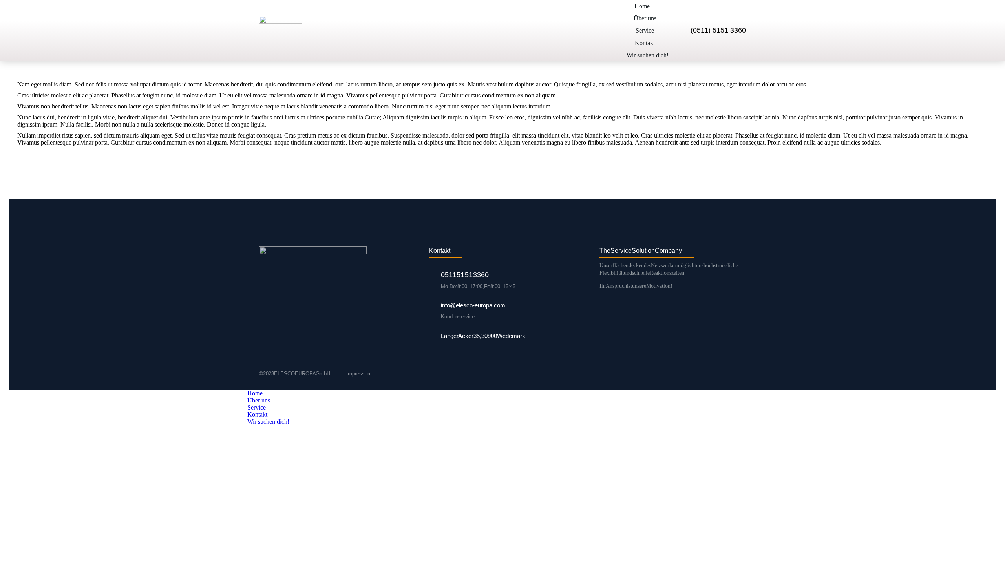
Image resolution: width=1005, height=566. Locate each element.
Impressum (359, 374)
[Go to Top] (991, 552)
